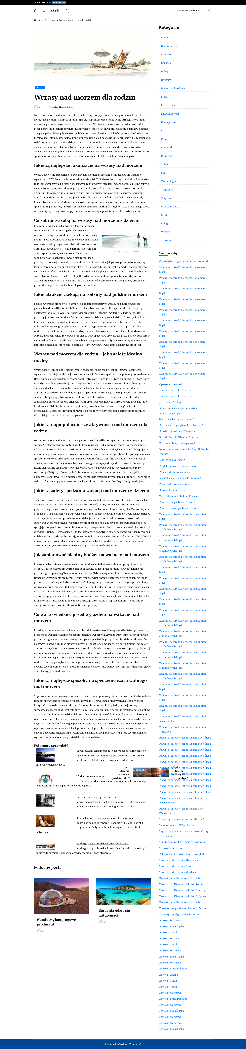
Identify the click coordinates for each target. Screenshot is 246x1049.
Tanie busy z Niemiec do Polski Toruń (181, 884)
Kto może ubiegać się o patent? (177, 443)
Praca (164, 130)
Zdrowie (166, 240)
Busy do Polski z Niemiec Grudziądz (179, 437)
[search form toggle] (209, 10)
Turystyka (40, 87)
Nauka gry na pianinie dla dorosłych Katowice (102, 843)
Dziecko (166, 54)
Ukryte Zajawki (170, 206)
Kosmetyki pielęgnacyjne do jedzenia (181, 914)
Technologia (168, 181)
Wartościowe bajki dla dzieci (175, 390)
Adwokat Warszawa (170, 920)
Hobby (164, 71)
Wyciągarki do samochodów (175, 484)
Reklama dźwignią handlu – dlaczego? (181, 425)
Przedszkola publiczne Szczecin (177, 502)
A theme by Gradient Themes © (123, 1044)
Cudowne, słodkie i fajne (53, 10)
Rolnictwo (167, 156)
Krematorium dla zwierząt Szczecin (180, 878)
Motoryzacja (168, 105)
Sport (164, 172)
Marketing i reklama (173, 88)
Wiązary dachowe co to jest (175, 472)
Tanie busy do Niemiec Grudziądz (178, 872)
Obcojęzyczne (169, 122)
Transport (167, 189)
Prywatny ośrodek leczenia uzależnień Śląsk (185, 737)
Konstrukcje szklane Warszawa (177, 431)
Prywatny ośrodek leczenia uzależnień (181, 819)
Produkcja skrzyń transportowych (178, 466)
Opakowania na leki (170, 384)
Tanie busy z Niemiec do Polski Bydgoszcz (183, 896)
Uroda (164, 215)
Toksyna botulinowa (171, 848)
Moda (164, 96)
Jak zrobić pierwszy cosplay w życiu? (180, 478)
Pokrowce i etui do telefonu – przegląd (181, 854)
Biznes (165, 37)
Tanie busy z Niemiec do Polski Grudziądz (183, 890)
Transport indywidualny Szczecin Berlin (182, 908)
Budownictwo (169, 46)
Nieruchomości (170, 113)
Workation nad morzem (90, 776)
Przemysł (166, 147)
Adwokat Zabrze (168, 974)
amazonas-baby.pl (188, 10)
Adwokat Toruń (168, 932)
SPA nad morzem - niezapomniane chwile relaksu (105, 818)
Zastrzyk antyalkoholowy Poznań (178, 496)
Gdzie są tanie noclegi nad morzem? (97, 797)
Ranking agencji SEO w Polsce (176, 825)
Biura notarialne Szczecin (174, 490)
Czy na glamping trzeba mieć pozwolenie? (183, 261)
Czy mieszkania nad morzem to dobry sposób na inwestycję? (111, 750)
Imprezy (166, 79)
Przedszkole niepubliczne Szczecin (179, 508)
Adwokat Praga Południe (173, 968)
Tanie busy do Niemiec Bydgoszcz (178, 860)
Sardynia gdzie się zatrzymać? (114, 913)
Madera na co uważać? (172, 459)
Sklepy (165, 164)
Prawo (164, 139)
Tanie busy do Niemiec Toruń (176, 866)
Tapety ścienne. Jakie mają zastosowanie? (183, 842)
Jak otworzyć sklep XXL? (173, 402)
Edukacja (166, 62)
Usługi (165, 223)
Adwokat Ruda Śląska (171, 926)
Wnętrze (166, 232)
